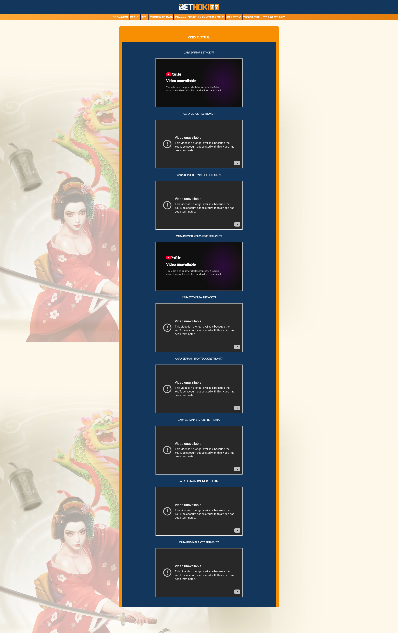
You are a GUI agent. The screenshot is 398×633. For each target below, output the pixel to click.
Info (143, 17)
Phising (192, 17)
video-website (251, 17)
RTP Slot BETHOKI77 (274, 17)
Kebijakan (180, 17)
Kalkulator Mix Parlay (211, 17)
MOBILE (134, 17)
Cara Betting (233, 17)
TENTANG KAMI (120, 17)
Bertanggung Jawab (161, 17)
